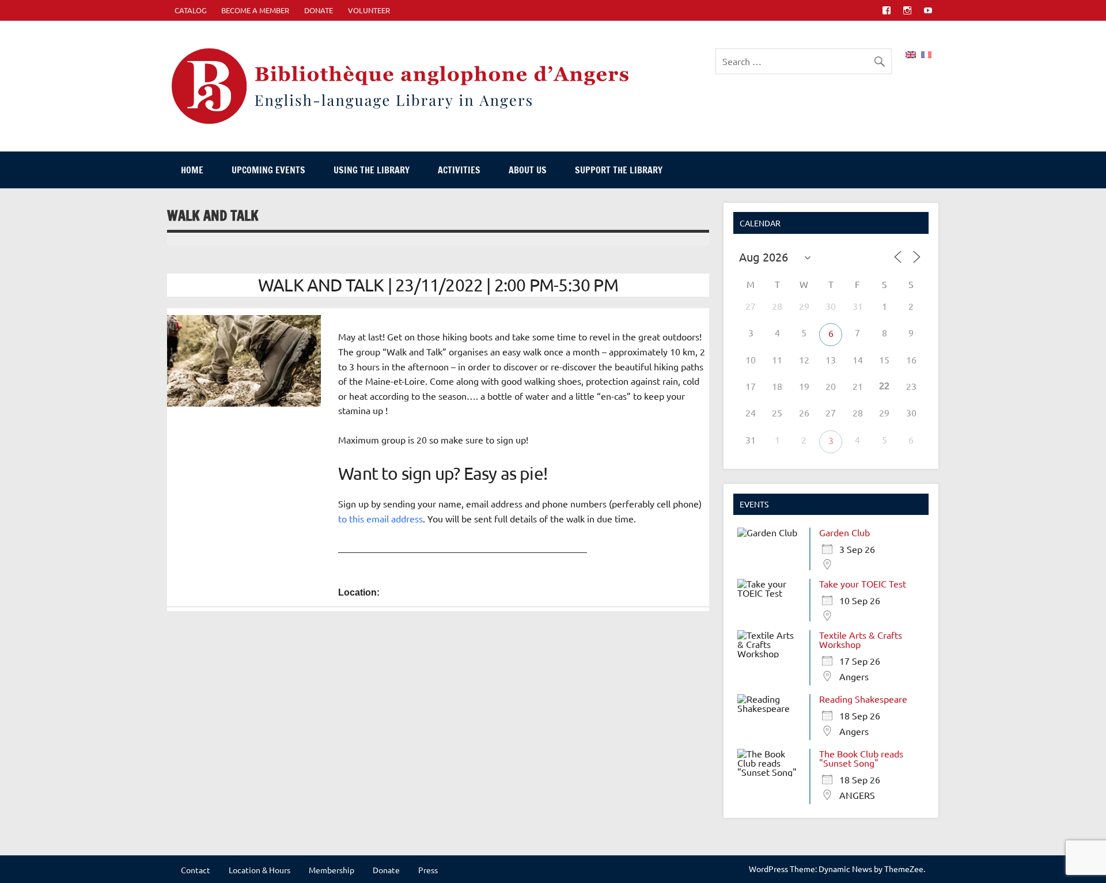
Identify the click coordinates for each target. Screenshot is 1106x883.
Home (192, 170)
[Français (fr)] (926, 53)
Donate (318, 10)
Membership (331, 870)
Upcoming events (268, 170)
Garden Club (844, 532)
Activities (459, 170)
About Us (528, 170)
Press (428, 870)
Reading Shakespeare (863, 698)
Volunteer (369, 10)
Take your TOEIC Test (862, 583)
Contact (195, 870)
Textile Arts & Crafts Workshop (860, 639)
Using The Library (372, 170)
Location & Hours (259, 870)
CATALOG (191, 10)
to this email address (380, 518)
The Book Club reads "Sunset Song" (861, 758)
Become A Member (255, 10)
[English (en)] (911, 53)
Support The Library (618, 170)
